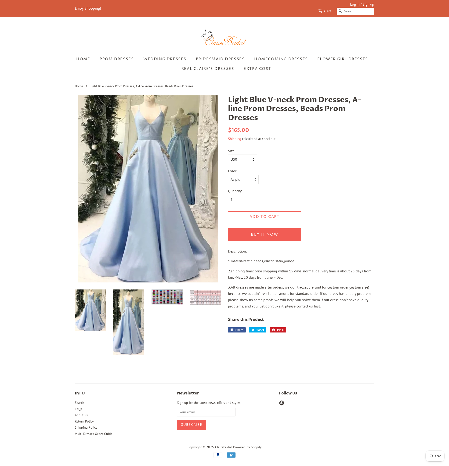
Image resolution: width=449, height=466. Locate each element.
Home (83, 59)
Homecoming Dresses (281, 59)
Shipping (234, 139)
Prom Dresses (117, 59)
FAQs (78, 409)
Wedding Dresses (164, 59)
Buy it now (264, 234)
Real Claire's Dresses (207, 68)
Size (231, 150)
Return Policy (84, 421)
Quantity (235, 190)
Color (232, 171)
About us (81, 415)
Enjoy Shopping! (88, 8)
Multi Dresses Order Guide (93, 434)
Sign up (368, 4)
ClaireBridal (223, 447)
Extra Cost (257, 68)
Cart (327, 11)
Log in (355, 4)
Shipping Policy (86, 427)
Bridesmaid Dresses (220, 59)
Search (79, 403)
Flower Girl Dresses (342, 59)
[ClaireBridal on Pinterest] (281, 404)
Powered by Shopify (247, 447)
